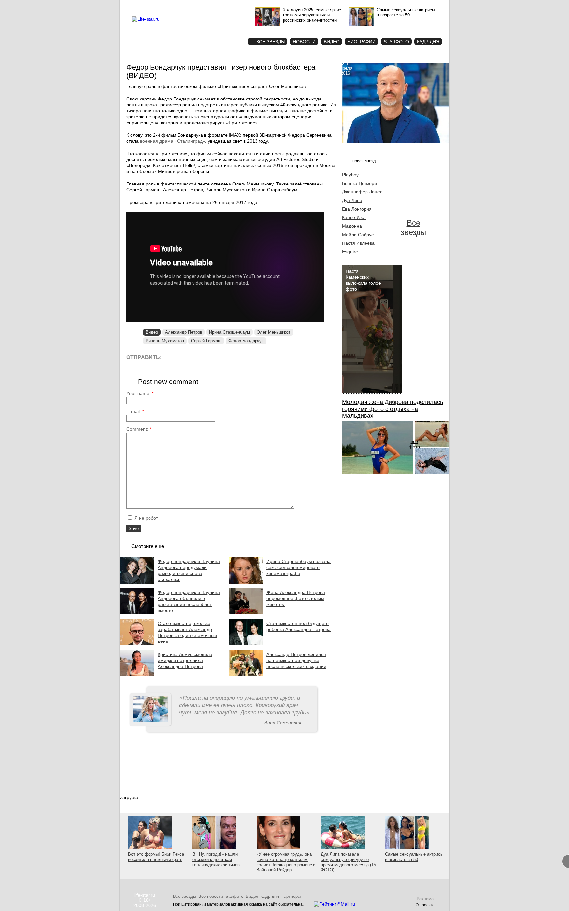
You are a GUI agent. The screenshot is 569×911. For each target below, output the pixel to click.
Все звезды (413, 227)
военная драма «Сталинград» (172, 141)
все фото (414, 444)
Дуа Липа (352, 200)
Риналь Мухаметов (165, 340)
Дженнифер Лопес (362, 191)
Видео (331, 41)
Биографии (361, 41)
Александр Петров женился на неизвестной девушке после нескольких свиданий (296, 660)
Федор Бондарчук (246, 340)
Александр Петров (183, 332)
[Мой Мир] (230, 357)
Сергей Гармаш (206, 340)
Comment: (138, 429)
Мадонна (352, 226)
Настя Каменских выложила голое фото (363, 280)
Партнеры (291, 896)
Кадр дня (428, 41)
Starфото (223, 29)
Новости (304, 41)
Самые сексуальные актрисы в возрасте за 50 (414, 857)
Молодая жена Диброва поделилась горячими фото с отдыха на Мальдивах (392, 409)
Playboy (350, 174)
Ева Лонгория (357, 209)
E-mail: (135, 411)
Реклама (192, 5)
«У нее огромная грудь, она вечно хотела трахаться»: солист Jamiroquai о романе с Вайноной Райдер (286, 862)
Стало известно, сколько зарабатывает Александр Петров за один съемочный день (187, 632)
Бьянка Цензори (359, 183)
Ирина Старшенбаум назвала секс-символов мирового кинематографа (298, 567)
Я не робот (145, 518)
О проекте (173, 5)
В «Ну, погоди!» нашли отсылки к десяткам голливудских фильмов (216, 859)
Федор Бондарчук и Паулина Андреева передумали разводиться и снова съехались (189, 570)
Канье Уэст (354, 217)
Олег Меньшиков (274, 332)
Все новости (210, 896)
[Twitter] (200, 357)
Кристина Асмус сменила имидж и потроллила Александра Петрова (185, 660)
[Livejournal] (170, 357)
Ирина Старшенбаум (229, 332)
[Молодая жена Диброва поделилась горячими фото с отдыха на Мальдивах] (377, 472)
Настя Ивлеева (358, 243)
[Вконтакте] (185, 357)
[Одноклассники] (215, 357)
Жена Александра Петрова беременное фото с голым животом (295, 598)
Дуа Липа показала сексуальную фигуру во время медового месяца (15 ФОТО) (348, 862)
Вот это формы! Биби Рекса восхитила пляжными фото (156, 857)
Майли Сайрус (358, 234)
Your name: (139, 393)
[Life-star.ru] (146, 19)
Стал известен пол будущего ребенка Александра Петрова (298, 626)
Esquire (350, 251)
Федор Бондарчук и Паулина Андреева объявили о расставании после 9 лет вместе (189, 601)
